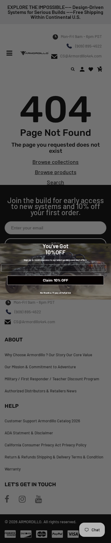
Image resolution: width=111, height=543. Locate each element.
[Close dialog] (107, 247)
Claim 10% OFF (55, 280)
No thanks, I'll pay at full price (55, 293)
